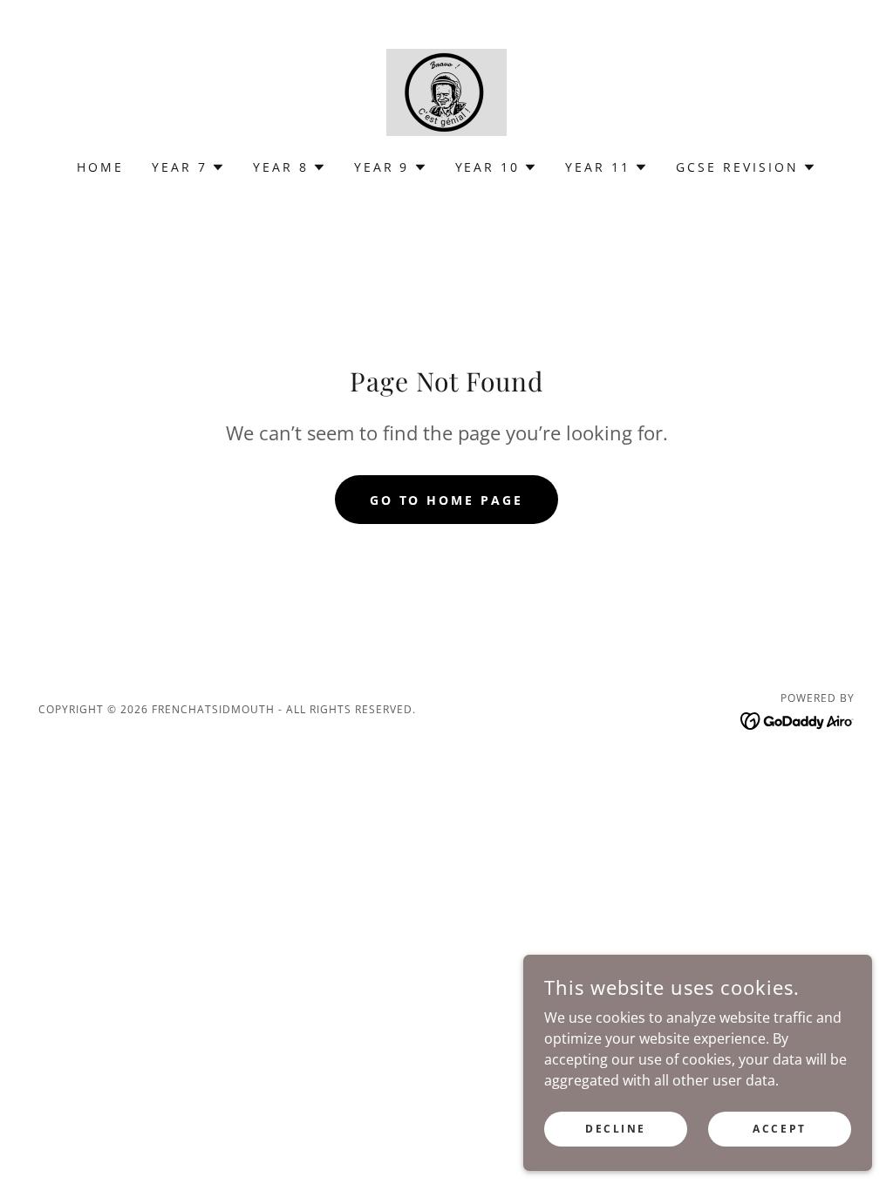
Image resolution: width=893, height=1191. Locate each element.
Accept (779, 1128)
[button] (188, 167)
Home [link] (100, 167)
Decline (615, 1128)
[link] (446, 90)
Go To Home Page (447, 500)
